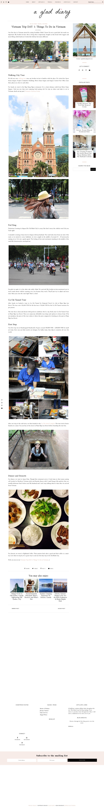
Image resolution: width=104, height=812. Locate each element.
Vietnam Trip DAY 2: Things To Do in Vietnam (34, 560)
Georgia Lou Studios (69, 805)
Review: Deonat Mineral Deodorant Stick (84, 131)
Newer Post (15, 608)
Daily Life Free (44, 713)
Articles (41, 2)
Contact (75, 2)
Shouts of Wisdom (44, 709)
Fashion (57, 2)
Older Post (61, 608)
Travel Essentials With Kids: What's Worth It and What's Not (31, 597)
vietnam (44, 24)
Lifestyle (66, 2)
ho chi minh (33, 24)
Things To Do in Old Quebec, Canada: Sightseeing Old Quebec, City (17, 597)
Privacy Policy (32, 805)
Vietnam (39, 30)
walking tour (22, 78)
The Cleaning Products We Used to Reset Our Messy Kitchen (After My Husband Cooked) (84, 154)
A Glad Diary (51, 805)
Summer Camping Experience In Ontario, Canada (46, 596)
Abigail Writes (43, 715)
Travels (50, 2)
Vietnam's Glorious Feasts (32, 91)
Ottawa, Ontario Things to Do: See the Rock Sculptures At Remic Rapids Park (60, 597)
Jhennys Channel (44, 711)
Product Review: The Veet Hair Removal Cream (84, 105)
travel (40, 24)
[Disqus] (38, 632)
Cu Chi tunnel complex (48, 423)
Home (27, 2)
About (33, 2)
